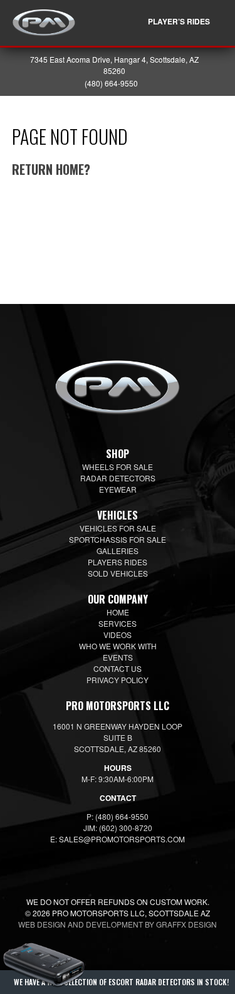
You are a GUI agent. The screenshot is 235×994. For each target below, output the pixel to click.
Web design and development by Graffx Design (117, 924)
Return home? (51, 169)
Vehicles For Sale (118, 528)
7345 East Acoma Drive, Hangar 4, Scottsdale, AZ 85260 (114, 65)
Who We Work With (118, 646)
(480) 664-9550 (111, 83)
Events (118, 657)
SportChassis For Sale (117, 539)
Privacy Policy (117, 679)
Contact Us (117, 668)
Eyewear (118, 489)
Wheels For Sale (117, 466)
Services (117, 623)
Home (118, 612)
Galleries (117, 550)
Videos (117, 634)
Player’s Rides (179, 21)
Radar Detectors (117, 478)
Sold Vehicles (118, 573)
